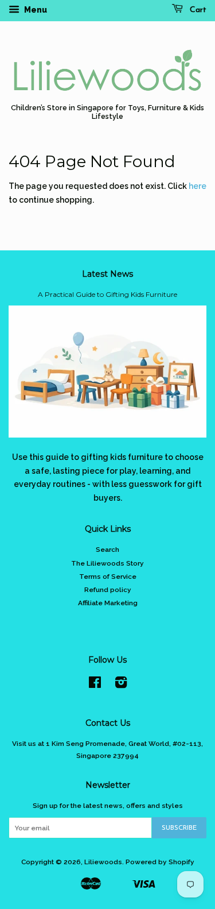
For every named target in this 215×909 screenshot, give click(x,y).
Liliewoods (103, 862)
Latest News (107, 274)
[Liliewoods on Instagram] (121, 685)
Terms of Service (107, 577)
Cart (196, 10)
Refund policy (107, 590)
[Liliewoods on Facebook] (94, 685)
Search (107, 550)
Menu (34, 9)
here (197, 186)
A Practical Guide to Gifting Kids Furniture (107, 294)
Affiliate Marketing (108, 603)
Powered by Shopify (160, 862)
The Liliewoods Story (107, 563)
